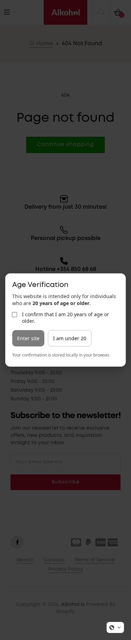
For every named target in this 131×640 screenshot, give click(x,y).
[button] (115, 627)
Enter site (28, 338)
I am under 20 (69, 338)
